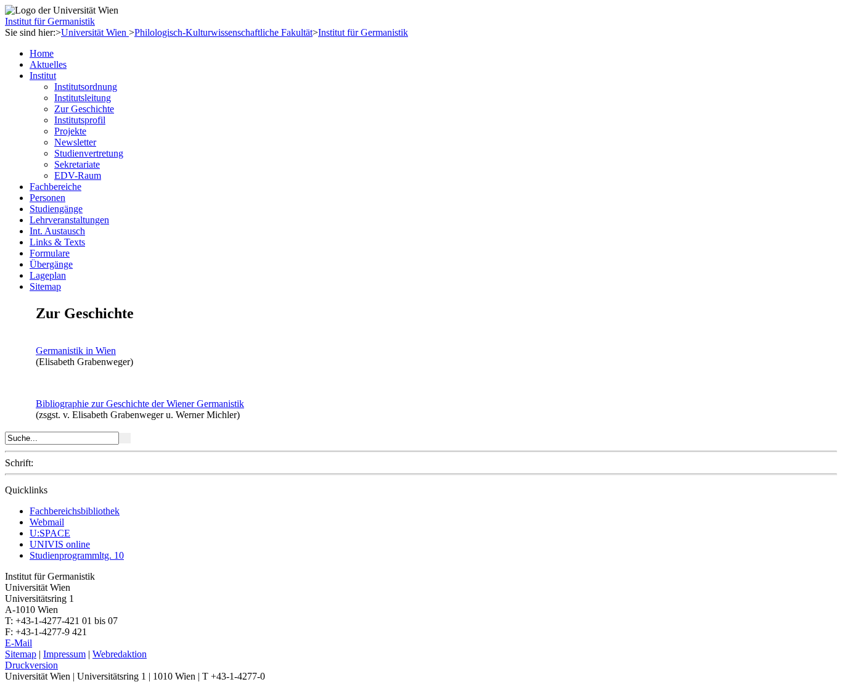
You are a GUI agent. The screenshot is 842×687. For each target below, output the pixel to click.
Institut (43, 75)
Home (42, 53)
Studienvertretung (88, 153)
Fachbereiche (55, 186)
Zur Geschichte (84, 109)
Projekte (70, 131)
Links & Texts (57, 242)
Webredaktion (119, 654)
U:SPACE (50, 533)
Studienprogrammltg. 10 (77, 555)
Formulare (50, 253)
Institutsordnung (85, 86)
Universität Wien (95, 32)
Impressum (64, 654)
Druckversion (31, 665)
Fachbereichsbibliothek (75, 511)
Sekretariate (77, 164)
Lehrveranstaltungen (69, 220)
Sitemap (45, 286)
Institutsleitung (82, 98)
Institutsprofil (79, 120)
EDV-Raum (77, 175)
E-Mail (18, 643)
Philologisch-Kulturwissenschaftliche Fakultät (223, 32)
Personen (47, 197)
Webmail (47, 522)
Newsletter (75, 142)
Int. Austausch (57, 231)
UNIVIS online (60, 544)
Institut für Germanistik (50, 21)
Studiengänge (56, 209)
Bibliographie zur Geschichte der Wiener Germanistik (140, 403)
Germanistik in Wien (76, 350)
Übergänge (51, 264)
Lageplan (48, 275)
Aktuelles (48, 64)
